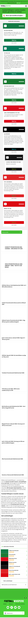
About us (11, 603)
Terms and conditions (20, 603)
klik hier (19, 3)
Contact (5, 603)
